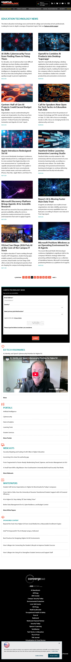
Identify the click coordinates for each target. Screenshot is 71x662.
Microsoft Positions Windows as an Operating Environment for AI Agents (54, 245)
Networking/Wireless (35, 8)
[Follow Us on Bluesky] (57, 3)
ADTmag (35, 593)
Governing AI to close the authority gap (16, 457)
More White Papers (9, 510)
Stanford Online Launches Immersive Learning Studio (51, 152)
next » (54, 277)
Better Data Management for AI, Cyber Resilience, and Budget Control (25, 505)
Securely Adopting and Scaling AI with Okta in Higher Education (24, 452)
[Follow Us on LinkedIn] (52, 3)
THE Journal (35, 637)
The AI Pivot (35, 635)
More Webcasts (8, 473)
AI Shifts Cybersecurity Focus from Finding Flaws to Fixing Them (15, 56)
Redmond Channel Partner (35, 621)
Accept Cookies (54, 655)
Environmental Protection (35, 601)
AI (14, 8)
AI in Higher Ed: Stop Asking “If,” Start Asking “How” (19, 499)
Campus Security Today (35, 599)
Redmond (35, 618)
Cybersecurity (7, 417)
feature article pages (51, 26)
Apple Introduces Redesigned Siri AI (16, 152)
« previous (17, 277)
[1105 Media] (35, 586)
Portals (7, 407)
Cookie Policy (54, 651)
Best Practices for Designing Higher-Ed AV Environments (21, 538)
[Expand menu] (68, 4)
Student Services (8, 432)
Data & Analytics (8, 422)
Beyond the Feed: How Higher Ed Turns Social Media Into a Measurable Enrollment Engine (32, 524)
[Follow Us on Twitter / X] (54, 3)
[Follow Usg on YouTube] (62, 3)
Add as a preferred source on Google (44, 4)
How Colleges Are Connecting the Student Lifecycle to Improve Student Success (29, 545)
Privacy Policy (18, 318)
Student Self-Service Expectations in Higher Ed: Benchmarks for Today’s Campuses (29, 487)
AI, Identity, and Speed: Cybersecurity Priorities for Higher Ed (22, 353)
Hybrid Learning (21, 8)
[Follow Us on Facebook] (60, 3)
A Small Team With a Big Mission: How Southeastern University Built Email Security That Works (33, 468)
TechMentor (35, 629)
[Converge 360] (35, 579)
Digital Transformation (50, 8)
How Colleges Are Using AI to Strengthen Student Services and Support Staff (28, 552)
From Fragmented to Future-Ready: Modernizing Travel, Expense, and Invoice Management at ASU (35, 462)
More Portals (7, 438)
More (5, 398)
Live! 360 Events (35, 604)
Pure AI (35, 615)
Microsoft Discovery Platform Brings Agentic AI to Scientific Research (16, 204)
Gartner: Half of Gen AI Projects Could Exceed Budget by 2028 (16, 107)
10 (49, 277)
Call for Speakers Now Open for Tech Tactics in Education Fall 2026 (52, 107)
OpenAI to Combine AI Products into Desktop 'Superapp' (49, 56)
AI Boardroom (35, 590)
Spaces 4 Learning (35, 626)
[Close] (59, 643)
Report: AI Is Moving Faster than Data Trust (51, 200)
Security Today (35, 624)
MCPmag (35, 607)
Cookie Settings (39, 655)
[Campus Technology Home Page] (10, 3)
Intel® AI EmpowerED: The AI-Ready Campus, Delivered (21, 531)
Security (62, 8)
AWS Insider (35, 596)
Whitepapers (10, 483)
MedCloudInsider (35, 610)
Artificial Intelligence (9, 411)
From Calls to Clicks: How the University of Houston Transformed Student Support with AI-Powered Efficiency (35, 493)
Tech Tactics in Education (35, 632)
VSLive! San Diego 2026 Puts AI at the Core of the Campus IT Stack (16, 248)
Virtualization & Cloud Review (35, 640)
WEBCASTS (8, 448)
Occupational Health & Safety (35, 612)
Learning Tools (8, 427)
